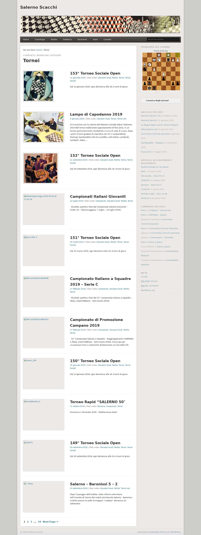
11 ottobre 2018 (77, 406)
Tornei (121, 78)
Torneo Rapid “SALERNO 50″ (97, 402)
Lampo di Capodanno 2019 (96, 114)
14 (39, 521)
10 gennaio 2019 (77, 365)
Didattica (67, 39)
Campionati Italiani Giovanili (98, 197)
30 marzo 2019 (77, 242)
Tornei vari (121, 119)
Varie (95, 39)
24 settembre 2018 (78, 447)
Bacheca (101, 406)
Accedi (144, 277)
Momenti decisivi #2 (151, 116)
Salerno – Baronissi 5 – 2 (94, 484)
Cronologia (40, 39)
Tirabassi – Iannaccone (160, 210)
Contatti (107, 39)
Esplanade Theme (157, 532)
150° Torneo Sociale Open (95, 361)
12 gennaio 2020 (77, 78)
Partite (54, 39)
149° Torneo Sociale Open (95, 443)
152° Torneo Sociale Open (95, 155)
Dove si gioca (155, 242)
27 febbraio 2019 (77, 289)
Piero (143, 210)
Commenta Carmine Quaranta (155, 134)
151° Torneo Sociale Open (95, 238)
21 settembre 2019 (78, 160)
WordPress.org (148, 290)
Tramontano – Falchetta (162, 237)
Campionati (101, 201)
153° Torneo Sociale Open (95, 73)
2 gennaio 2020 (77, 119)
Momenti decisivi (149, 120)
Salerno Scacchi (38, 7)
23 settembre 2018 (78, 488)
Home (26, 39)
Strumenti (82, 39)
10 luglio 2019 (76, 201)
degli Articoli (149, 281)
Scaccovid (146, 152)
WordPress (176, 532)
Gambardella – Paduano (152, 143)
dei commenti (149, 286)
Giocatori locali (104, 78)
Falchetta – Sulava (158, 215)
